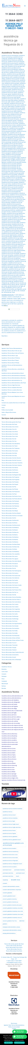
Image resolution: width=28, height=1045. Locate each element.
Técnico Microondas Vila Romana (10, 472)
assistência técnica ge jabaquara (16, 149)
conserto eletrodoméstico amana (11, 886)
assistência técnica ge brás (18, 86)
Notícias (4, 686)
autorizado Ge (12, 320)
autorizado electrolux (8, 876)
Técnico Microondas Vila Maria (9, 549)
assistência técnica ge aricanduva (10, 75)
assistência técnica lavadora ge (10, 279)
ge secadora (8, 290)
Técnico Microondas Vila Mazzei (10, 530)
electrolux (21, 920)
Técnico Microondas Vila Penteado (10, 501)
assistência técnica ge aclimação (16, 61)
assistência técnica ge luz (8, 179)
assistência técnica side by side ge (10, 284)
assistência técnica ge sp (12, 241)
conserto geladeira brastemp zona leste (13, 908)
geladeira (5, 924)
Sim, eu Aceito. (8, 1042)
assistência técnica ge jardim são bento (11, 165)
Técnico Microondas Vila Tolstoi (9, 446)
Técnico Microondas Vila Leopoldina (11, 554)
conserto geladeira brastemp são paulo (12, 905)
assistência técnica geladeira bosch (12, 839)
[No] (26, 1039)
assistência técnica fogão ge (15, 58)
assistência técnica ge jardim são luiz (11, 167)
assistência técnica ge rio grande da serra (12, 214)
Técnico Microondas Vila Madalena (10, 551)
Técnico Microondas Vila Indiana (10, 566)
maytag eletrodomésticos (9, 933)
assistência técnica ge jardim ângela (11, 157)
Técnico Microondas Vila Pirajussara (11, 491)
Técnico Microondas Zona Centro (10, 426)
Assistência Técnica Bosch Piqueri (10, 360)
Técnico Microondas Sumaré (9, 657)
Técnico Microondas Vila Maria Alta (10, 546)
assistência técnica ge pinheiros (10, 205)
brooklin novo (15, 880)
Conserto (4, 674)
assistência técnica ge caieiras (9, 92)
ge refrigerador (18, 289)
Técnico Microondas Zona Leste (10, 436)
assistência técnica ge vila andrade (10, 253)
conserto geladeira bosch (9, 896)
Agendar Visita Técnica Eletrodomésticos (12, 348)
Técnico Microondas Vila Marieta (10, 539)
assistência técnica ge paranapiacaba (11, 191)
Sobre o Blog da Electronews (9, 412)
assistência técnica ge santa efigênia (11, 221)
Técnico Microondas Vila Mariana (10, 542)
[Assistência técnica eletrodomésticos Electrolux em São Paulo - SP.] (14, 1001)
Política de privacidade (7, 410)
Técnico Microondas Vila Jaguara (10, 558)
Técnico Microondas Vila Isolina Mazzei (11, 561)
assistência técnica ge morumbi (10, 187)
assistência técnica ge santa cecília (17, 219)
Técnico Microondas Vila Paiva (9, 508)
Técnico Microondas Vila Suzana (10, 450)
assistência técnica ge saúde (15, 238)
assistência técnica (7, 811)
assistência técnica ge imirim (14, 139)
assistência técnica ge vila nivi (16, 269)
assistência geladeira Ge (18, 325)
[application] (14, 794)
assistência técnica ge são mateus (10, 233)
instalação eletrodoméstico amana (11, 927)
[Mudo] (22, 799)
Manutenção (5, 683)
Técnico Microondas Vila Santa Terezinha (12, 462)
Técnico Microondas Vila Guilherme (10, 578)
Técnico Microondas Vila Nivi (9, 518)
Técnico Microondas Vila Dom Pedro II (11, 599)
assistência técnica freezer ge (9, 60)
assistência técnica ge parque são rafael (15, 199)
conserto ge (23, 284)
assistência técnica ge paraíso (15, 190)
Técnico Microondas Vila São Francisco (11, 460)
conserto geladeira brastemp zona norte (13, 911)
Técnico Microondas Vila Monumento (11, 525)
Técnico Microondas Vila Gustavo (10, 573)
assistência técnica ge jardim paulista (16, 162)
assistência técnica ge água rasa (16, 66)
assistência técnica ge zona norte (15, 273)
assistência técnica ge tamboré (9, 245)
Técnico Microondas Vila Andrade (10, 626)
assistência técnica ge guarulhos (10, 136)
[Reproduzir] (3, 799)
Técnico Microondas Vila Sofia (9, 455)
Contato (4, 405)
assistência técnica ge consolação (10, 112)
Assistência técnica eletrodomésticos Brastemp (13, 375)
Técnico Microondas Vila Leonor (10, 556)
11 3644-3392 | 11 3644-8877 (14, 960)
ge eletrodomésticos (13, 286)
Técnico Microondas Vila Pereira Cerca (11, 496)
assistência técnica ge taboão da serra (15, 244)
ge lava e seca (16, 287)
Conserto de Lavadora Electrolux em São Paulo (13, 402)
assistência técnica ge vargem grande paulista (13, 250)
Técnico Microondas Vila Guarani (10, 582)
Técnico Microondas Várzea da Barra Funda (12, 640)
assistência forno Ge (9, 329)
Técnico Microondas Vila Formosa (10, 587)
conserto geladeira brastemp (10, 899)
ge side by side (15, 290)
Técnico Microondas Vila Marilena (10, 537)
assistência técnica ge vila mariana (10, 266)
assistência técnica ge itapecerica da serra (12, 145)
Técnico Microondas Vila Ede (9, 594)
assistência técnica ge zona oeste (10, 275)
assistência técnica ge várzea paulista (11, 252)
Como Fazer (5, 671)
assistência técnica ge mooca (15, 185)
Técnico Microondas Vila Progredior (10, 479)
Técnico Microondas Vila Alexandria (10, 635)
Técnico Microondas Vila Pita (9, 486)
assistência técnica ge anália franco (16, 74)
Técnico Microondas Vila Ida (9, 568)
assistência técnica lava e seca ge (17, 278)
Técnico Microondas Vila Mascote (10, 532)
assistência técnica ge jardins (9, 170)
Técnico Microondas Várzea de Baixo (11, 638)
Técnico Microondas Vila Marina (10, 534)
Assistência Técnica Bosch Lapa (10, 355)
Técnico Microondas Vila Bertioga (10, 618)
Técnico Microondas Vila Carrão (10, 614)
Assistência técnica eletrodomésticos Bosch (13, 373)
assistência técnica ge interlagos (10, 140)
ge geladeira (9, 287)
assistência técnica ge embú (14, 115)
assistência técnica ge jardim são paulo (11, 168)
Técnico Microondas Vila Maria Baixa (11, 544)
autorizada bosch (7, 869)
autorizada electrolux (8, 873)
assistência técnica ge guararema (16, 134)
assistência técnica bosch (9, 815)
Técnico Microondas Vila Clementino (11, 611)
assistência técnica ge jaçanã (9, 151)
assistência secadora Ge (10, 330)
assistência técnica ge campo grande (11, 97)
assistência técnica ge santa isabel (10, 222)
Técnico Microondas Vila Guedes (10, 580)
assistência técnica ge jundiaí (16, 173)
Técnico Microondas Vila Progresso (10, 477)
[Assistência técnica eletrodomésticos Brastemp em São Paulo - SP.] (14, 975)
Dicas (3, 678)
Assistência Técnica (7, 666)
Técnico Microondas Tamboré (9, 650)
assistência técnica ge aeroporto (10, 63)
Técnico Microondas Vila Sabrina (10, 467)
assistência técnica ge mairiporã (17, 180)
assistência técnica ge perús (13, 204)
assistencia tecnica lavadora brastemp (12, 808)
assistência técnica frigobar (9, 833)
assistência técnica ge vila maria (15, 264)
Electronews (14, 1023)
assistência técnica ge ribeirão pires (16, 213)
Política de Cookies (19, 1042)
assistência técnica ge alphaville (10, 69)
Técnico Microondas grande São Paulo (11, 422)
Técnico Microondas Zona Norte (10, 431)
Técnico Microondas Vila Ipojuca (10, 563)
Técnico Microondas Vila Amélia (10, 630)
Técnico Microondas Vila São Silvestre (11, 458)
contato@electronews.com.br (14, 962)
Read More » (5, 336)
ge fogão (21, 286)
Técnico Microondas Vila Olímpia (10, 510)
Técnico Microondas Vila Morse (9, 522)
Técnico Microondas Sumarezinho (10, 654)
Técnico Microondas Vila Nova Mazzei (11, 513)
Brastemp (4, 669)
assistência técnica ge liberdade (14, 177)
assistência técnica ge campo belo (15, 95)
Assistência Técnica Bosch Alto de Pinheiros (13, 353)
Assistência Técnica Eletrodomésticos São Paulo (14, 382)
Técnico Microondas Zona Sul (9, 429)
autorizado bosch (20, 873)
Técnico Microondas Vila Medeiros (10, 527)
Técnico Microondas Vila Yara (9, 441)
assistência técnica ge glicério (16, 128)
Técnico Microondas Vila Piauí (9, 494)
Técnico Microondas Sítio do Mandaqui (11, 659)
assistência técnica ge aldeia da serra (11, 67)
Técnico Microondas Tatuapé (9, 647)
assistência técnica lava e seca (10, 854)
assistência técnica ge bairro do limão (15, 78)
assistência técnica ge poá (18, 207)
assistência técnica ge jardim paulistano (12, 163)
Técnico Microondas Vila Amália (10, 633)
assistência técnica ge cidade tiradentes (12, 111)
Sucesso (4, 414)
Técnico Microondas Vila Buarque (10, 616)
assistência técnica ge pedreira (9, 201)
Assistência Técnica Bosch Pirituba (10, 362)
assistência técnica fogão (9, 821)
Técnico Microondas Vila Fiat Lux (10, 592)
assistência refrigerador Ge (8, 327)
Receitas (4, 688)
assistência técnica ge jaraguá (13, 154)
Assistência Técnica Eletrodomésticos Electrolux (14, 378)
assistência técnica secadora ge (18, 283)
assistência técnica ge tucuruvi (15, 248)
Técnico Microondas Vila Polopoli (10, 484)
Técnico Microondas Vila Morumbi (10, 520)
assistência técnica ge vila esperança (11, 258)
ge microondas (10, 289)
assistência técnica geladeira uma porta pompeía (13, 844)
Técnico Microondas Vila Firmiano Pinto (11, 590)
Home (3, 407)
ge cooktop (4, 286)
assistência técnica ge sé (8, 239)
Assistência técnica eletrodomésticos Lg (12, 380)
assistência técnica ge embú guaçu (10, 118)
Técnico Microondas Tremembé (9, 645)
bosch (17, 876)
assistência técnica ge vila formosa (10, 259)
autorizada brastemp (19, 869)
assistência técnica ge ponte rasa (10, 208)
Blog (3, 400)
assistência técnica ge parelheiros (10, 193)
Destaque (4, 676)
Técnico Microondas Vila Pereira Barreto (12, 498)
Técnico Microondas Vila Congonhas (11, 609)
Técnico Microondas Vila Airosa (9, 621)
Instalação (4, 681)
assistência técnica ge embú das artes (11, 117)
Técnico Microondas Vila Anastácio (10, 628)
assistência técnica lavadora (9, 848)
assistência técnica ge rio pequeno (10, 216)
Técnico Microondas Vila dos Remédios (11, 597)
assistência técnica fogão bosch (11, 824)
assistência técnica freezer (9, 830)
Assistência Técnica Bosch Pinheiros (11, 358)
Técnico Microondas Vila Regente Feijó (11, 474)
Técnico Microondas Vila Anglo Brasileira (12, 623)
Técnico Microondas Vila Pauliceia (10, 503)
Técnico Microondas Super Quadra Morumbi (13, 652)
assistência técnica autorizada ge (10, 55)
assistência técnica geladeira (10, 836)
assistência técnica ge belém (12, 83)
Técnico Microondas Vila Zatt (9, 438)
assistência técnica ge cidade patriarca (15, 109)
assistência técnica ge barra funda (10, 80)
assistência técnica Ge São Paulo (14, 332)
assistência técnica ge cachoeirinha (15, 91)
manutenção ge (7, 292)
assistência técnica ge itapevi (9, 146)
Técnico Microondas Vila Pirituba (10, 489)
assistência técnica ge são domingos (13, 231)
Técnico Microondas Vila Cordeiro (10, 606)
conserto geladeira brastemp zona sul (12, 917)
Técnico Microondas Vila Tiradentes (11, 448)
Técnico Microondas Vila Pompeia (10, 482)
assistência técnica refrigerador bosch (12, 863)
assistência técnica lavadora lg (10, 851)
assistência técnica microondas (10, 857)
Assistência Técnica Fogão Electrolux (11, 385)
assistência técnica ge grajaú (9, 129)
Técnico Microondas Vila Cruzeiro (10, 604)
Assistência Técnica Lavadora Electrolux (12, 390)
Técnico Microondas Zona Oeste (10, 434)
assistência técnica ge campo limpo (11, 98)
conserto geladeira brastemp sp (10, 902)
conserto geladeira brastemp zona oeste (13, 914)
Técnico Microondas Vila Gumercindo (11, 575)
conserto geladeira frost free (10, 920)
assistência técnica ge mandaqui (10, 182)
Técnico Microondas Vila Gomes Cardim (12, 585)
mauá (13, 292)
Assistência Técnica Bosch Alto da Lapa (12, 350)
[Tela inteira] (24, 799)
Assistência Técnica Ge (12, 53)
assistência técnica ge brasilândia (10, 88)
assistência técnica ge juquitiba (9, 174)
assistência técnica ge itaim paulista (13, 143)
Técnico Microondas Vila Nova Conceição (12, 515)
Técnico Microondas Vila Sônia (9, 453)
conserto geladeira (7, 892)
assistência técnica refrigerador (10, 860)
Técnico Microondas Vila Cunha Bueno (11, 602)
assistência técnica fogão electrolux (12, 827)
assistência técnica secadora (10, 866)
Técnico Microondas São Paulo (9, 424)
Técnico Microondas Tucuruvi (9, 642)
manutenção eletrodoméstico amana (12, 930)
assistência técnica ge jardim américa (11, 156)
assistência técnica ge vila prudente (11, 270)
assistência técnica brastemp (10, 818)
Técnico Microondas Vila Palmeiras (10, 506)
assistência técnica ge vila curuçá (16, 256)
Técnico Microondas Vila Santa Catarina (12, 465)
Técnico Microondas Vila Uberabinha (11, 443)
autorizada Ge (5, 320)
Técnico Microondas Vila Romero (10, 470)
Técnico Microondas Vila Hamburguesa (11, 570)
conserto (5, 883)
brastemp (5, 880)
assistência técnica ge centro (12, 105)
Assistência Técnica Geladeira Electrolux (12, 387)
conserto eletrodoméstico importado (12, 889)
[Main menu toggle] (25, 5)
